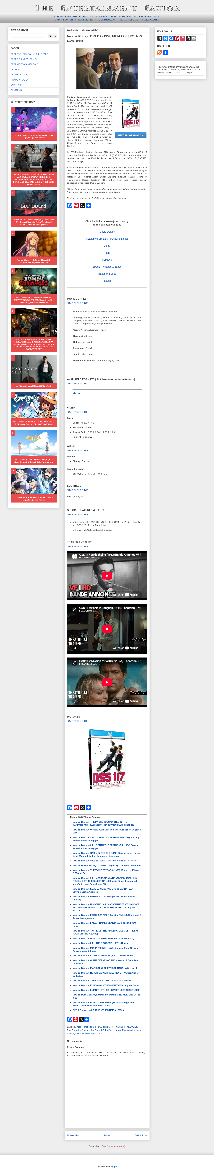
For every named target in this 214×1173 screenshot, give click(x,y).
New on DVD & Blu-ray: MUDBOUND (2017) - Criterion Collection (107, 865)
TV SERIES (100, 16)
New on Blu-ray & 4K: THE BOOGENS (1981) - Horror (100, 943)
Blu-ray (76, 393)
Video (107, 245)
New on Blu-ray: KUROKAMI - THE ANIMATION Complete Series (106, 985)
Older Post (141, 1135)
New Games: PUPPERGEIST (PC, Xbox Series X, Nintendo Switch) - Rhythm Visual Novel (33, 423)
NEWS (59, 16)
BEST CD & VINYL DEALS (24, 59)
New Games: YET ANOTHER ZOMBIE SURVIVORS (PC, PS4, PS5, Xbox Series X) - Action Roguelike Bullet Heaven (33, 300)
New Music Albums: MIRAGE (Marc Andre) (34, 386)
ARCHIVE (15, 69)
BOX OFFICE (148, 16)
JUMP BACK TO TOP (77, 303)
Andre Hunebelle (83, 1027)
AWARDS (72, 16)
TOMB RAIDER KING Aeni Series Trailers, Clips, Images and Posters (33, 498)
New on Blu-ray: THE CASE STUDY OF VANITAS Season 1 (103, 980)
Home (107, 1135)
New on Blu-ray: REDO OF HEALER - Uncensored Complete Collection (34, 261)
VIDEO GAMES (150, 19)
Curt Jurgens (122, 1027)
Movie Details (107, 231)
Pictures (107, 280)
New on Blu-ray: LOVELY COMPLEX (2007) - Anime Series (103, 955)
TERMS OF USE (19, 74)
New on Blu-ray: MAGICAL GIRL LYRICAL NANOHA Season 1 (105, 968)
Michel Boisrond (83, 1033)
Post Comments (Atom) (113, 1146)
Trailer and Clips (107, 273)
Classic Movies (108, 1027)
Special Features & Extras (107, 266)
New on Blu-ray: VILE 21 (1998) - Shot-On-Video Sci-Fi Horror (105, 860)
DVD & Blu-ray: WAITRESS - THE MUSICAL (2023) (99, 1010)
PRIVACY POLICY (20, 80)
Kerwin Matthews (123, 1030)
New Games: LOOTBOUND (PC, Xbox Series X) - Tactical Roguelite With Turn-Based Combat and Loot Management (34, 222)
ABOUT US (16, 90)
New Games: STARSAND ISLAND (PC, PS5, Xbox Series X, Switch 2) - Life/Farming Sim (33, 460)
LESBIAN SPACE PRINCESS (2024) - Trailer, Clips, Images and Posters (33, 136)
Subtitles (107, 259)
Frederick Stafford (80, 1030)
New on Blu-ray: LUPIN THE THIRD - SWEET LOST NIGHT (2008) (106, 990)
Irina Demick (96, 1030)
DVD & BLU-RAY (64, 19)
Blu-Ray (96, 1027)
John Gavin (108, 1030)
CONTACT (16, 85)
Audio (107, 252)
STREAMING (118, 16)
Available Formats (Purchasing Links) (107, 238)
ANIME (133, 16)
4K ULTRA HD (86, 19)
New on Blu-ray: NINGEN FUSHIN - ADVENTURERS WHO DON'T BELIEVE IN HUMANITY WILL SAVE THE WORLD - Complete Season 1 (106, 907)
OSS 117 (95, 1033)
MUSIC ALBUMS (129, 19)
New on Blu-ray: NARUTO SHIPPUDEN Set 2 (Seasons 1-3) (103, 938)
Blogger (113, 1166)
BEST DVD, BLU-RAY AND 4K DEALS (29, 54)
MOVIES (86, 16)
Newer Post (74, 1135)
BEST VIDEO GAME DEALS (24, 64)
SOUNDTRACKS (106, 19)
